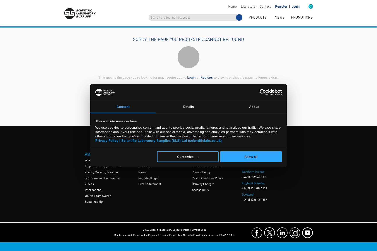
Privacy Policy (201, 172)
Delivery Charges (203, 184)
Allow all (250, 156)
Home (232, 7)
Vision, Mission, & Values (101, 172)
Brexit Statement (149, 184)
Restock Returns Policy (207, 178)
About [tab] (254, 107)
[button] (306, 6)
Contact (265, 7)
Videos (89, 184)
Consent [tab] (123, 107)
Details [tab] (188, 107)
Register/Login (148, 178)
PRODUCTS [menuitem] (257, 17)
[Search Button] (239, 17)
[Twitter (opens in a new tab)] (269, 232)
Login (295, 7)
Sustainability (94, 201)
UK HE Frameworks (98, 195)
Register (281, 7)
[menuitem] (232, 6)
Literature (248, 7)
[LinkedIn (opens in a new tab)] (282, 232)
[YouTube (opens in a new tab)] (307, 232)
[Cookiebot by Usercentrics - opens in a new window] (263, 92)
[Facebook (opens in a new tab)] (257, 232)
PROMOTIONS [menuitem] (302, 17)
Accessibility (200, 190)
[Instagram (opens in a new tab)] (295, 232)
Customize (185, 156)
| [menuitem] (287, 7)
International (93, 190)
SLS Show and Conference (102, 178)
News (142, 172)
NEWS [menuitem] (279, 17)
